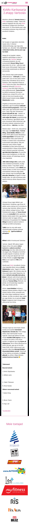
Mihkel (4, 84)
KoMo (4, 21)
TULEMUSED (6, 411)
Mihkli (23, 23)
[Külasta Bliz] (14, 519)
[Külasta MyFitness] (14, 490)
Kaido (12, 265)
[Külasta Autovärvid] (14, 471)
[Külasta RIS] (14, 501)
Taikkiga (13, 59)
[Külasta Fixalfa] (14, 510)
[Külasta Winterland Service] (14, 438)
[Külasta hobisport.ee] (14, 462)
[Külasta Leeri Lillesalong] (14, 480)
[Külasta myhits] (14, 453)
